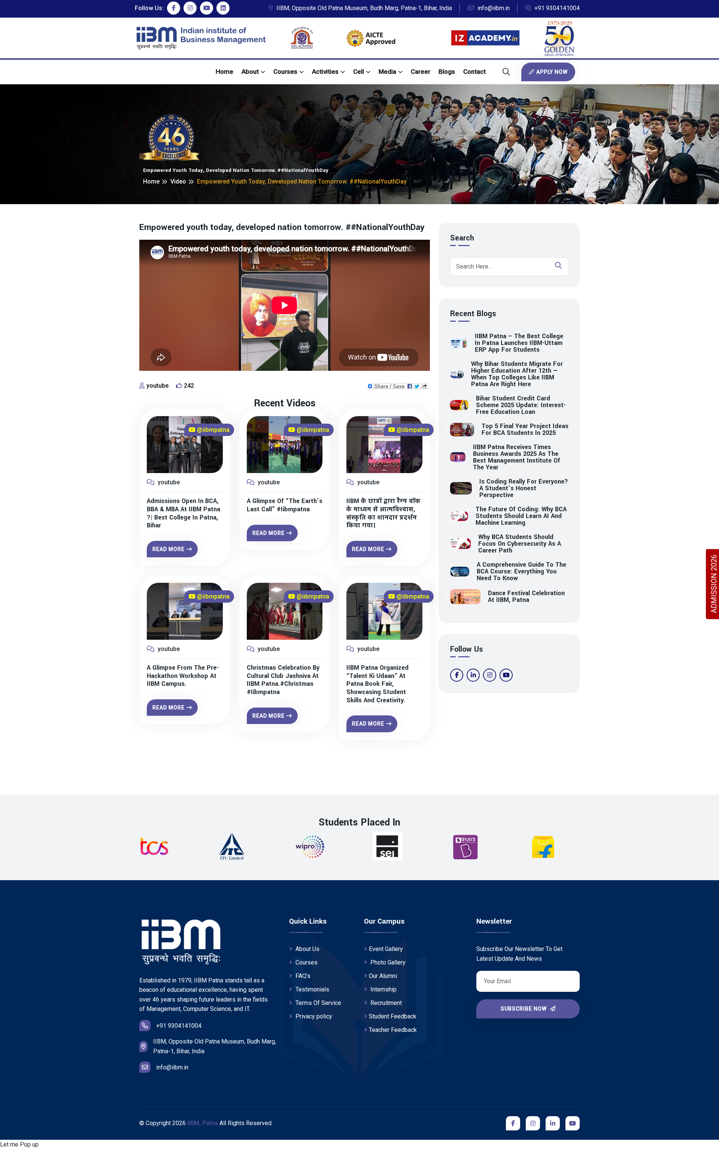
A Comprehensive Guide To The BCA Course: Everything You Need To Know (521, 571)
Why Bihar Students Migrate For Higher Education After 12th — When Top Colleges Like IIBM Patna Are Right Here (517, 374)
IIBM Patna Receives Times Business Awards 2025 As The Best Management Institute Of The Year (516, 457)
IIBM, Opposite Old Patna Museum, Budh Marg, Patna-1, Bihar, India (363, 8)
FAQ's (302, 975)
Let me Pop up (19, 1144)
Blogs (447, 71)
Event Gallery (386, 948)
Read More (168, 549)
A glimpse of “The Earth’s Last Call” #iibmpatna (284, 505)
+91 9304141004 (556, 8)
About (250, 71)
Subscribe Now (524, 1009)
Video (178, 181)
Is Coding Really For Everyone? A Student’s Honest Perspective (523, 488)
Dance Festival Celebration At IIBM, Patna (526, 596)
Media (387, 71)
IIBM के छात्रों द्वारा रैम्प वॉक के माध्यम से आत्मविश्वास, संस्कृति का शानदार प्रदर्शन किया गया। (383, 513)
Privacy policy (313, 1016)
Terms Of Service (317, 1002)
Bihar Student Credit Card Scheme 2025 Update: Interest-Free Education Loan (521, 405)
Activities (325, 71)
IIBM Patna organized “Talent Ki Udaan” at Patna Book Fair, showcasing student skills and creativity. (377, 684)
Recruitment (385, 1002)
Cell (358, 71)
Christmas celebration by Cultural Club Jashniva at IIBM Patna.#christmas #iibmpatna (283, 680)
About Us (306, 948)
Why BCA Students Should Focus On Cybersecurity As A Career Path (519, 544)
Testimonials (311, 989)
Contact (474, 71)
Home (224, 71)
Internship (383, 989)
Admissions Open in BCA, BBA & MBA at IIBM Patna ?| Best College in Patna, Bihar (183, 513)
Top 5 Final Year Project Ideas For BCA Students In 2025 (525, 429)
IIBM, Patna (202, 1123)
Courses (285, 71)
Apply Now (552, 72)
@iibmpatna (212, 429)
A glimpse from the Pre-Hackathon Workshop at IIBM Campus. (183, 676)
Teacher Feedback (393, 1029)
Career (420, 71)
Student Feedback (392, 1016)
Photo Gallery (387, 962)
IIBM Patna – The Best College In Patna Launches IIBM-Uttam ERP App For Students (519, 343)
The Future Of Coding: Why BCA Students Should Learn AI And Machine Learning (521, 516)
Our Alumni (383, 975)
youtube (157, 385)
